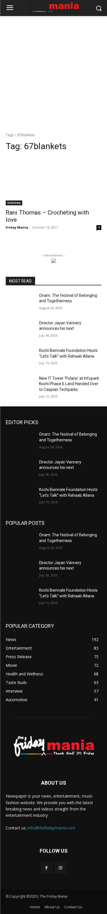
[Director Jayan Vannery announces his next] (20, 330)
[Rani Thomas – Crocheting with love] (53, 181)
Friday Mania (17, 227)
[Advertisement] (53, 72)
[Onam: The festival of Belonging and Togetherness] (20, 303)
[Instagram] (60, 868)
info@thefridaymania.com (51, 828)
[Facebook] (46, 868)
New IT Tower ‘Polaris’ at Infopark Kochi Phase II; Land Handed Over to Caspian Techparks (69, 384)
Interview (14, 203)
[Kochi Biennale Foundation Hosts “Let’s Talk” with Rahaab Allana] (20, 358)
